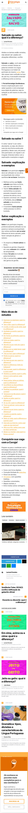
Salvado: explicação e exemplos (14, 123)
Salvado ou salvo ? (10, 121)
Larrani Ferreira (8, 41)
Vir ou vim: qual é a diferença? (14, 403)
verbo (18, 72)
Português (17, 8)
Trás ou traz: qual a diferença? (14, 353)
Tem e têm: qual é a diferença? (14, 324)
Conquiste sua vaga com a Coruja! (13, 132)
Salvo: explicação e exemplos (13, 126)
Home (3, 8)
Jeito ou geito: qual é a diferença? (13, 680)
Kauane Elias (7, 737)
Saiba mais (10, 110)
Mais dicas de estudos (11, 128)
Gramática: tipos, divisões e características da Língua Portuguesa (12, 728)
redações (22, 472)
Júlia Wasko (7, 685)
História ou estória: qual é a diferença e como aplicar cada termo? (15, 376)
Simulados (7, 477)
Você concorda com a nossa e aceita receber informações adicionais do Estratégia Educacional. (15, 303)
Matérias (9, 8)
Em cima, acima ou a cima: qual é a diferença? (13, 636)
